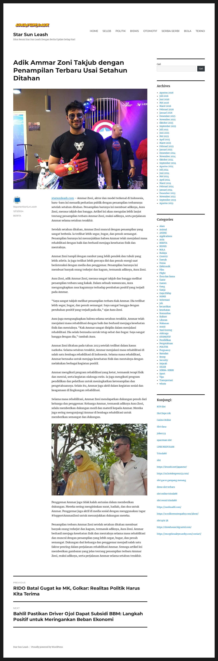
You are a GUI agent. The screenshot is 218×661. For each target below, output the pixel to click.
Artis (161, 239)
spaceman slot (164, 440)
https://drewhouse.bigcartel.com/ (174, 527)
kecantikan (165, 306)
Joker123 (161, 433)
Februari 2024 (166, 186)
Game (162, 280)
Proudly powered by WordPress (47, 647)
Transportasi (166, 380)
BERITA (17, 215)
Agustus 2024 (166, 166)
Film (161, 269)
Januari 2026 (166, 112)
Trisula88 (162, 453)
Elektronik (164, 266)
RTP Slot (161, 406)
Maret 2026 (165, 106)
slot (159, 460)
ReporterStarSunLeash (25, 206)
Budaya (163, 253)
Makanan (164, 323)
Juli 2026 (164, 96)
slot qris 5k (162, 520)
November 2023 (167, 196)
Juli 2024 (163, 169)
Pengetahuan (166, 343)
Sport (162, 373)
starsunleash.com (63, 198)
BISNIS (134, 31)
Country (163, 256)
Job (161, 303)
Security (163, 360)
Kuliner (163, 316)
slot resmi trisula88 (167, 500)
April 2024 (164, 179)
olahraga (163, 333)
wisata (162, 383)
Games (162, 283)
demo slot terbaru (166, 487)
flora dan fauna (167, 276)
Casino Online (164, 420)
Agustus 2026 (166, 92)
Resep (162, 357)
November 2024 (167, 156)
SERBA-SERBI (171, 31)
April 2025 (164, 139)
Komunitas (165, 313)
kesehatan (164, 310)
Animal (163, 229)
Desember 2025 (167, 116)
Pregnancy (164, 350)
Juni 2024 (164, 173)
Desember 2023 (167, 193)
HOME (94, 31)
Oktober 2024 (166, 159)
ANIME (163, 233)
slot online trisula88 (167, 493)
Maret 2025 (165, 143)
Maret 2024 (165, 183)
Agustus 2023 (166, 203)
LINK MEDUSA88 (165, 447)
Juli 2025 (163, 129)
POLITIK (121, 31)
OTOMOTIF (150, 31)
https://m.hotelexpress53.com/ (173, 473)
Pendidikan (165, 340)
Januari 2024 (165, 190)
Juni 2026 (164, 99)
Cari (159, 64)
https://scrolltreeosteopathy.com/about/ (178, 513)
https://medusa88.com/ (169, 507)
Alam (162, 226)
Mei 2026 (164, 102)
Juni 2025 (164, 133)
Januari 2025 (165, 149)
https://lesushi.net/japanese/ (172, 467)
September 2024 (167, 163)
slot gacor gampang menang (171, 480)
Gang (162, 286)
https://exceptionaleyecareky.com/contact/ (179, 534)
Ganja (162, 290)
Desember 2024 (167, 153)
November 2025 (167, 119)
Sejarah (163, 363)
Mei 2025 (164, 136)
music (162, 326)
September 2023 (167, 200)
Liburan (163, 320)
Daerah (163, 259)
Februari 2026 (166, 109)
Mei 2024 (164, 176)
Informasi (164, 300)
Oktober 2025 (166, 123)
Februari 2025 (166, 146)
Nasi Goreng (165, 330)
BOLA (187, 31)
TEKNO (200, 31)
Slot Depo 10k (164, 413)
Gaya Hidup (165, 293)
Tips (161, 377)
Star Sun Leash (30, 34)
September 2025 (167, 126)
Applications (165, 236)
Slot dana (161, 426)
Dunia (162, 263)
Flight (162, 273)
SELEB (107, 31)
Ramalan (163, 353)
